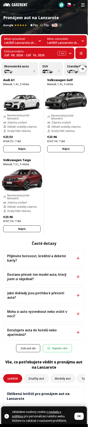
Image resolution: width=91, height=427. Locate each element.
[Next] (82, 69)
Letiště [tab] (13, 378)
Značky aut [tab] (36, 378)
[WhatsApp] (61, 5)
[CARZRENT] (18, 5)
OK (79, 416)
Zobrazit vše (28, 348)
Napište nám (60, 348)
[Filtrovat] (81, 53)
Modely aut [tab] (63, 378)
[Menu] (83, 5)
